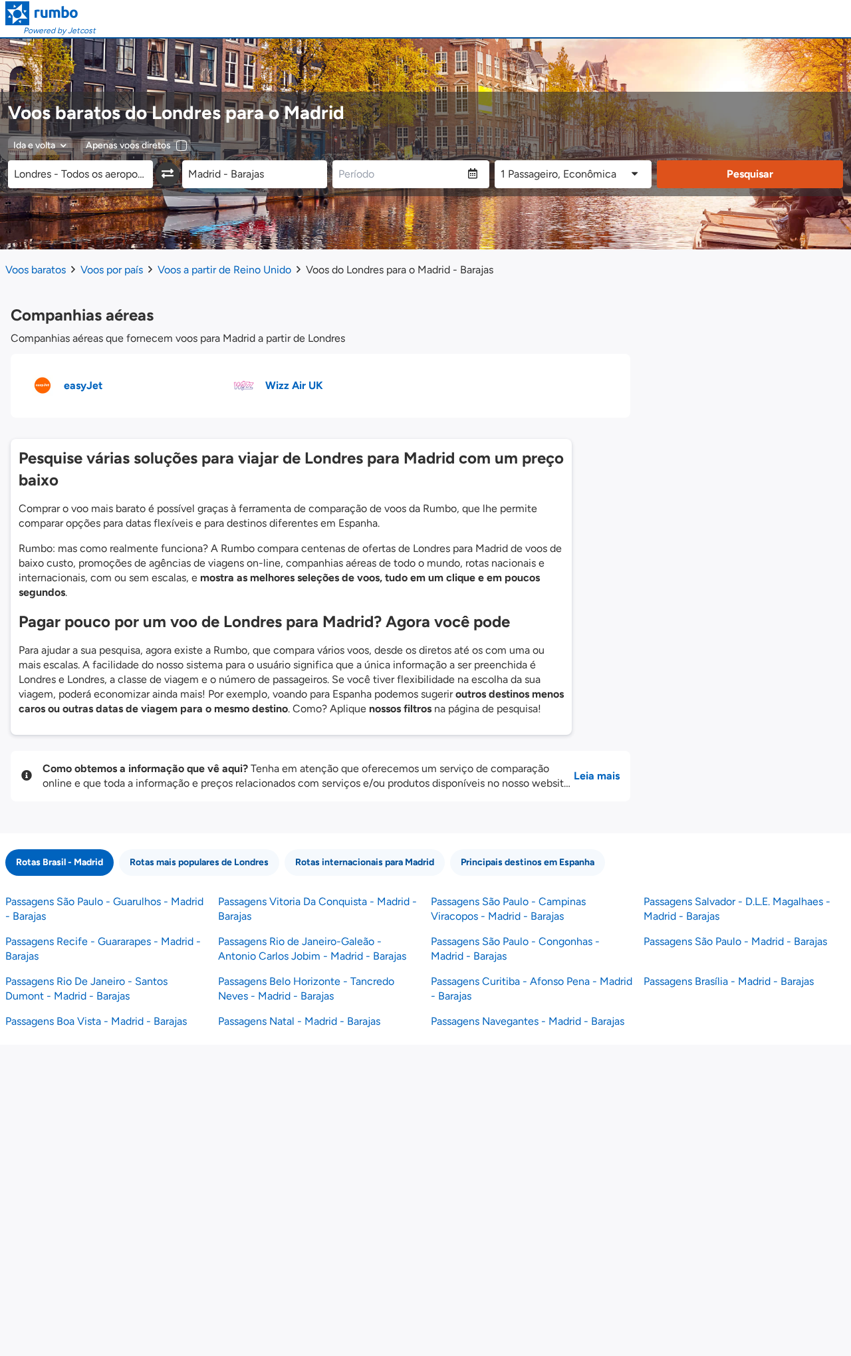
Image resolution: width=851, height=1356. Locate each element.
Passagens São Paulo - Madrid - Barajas (735, 941)
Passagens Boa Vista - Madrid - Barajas (96, 1021)
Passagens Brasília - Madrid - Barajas (729, 981)
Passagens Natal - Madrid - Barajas (299, 1021)
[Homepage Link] (50, 13)
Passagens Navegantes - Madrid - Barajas (527, 1021)
